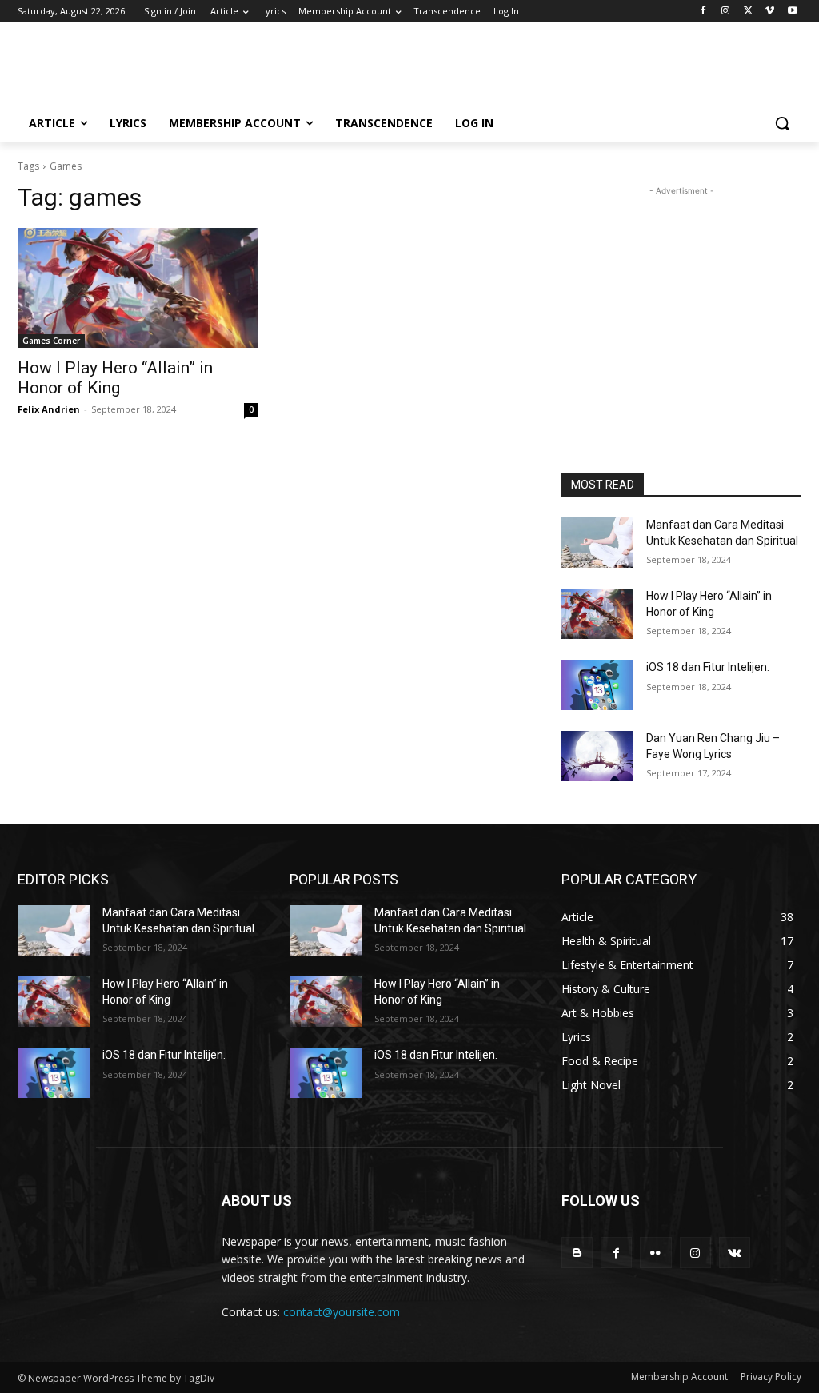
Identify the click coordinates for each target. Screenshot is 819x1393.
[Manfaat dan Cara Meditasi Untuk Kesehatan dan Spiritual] (597, 542)
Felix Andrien (49, 409)
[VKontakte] (734, 1252)
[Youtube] (792, 11)
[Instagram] (726, 11)
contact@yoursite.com (341, 1311)
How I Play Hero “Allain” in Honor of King (115, 377)
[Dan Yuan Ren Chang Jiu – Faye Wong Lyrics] (597, 756)
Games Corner (51, 340)
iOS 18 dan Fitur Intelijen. (707, 667)
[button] (782, 123)
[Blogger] (577, 1252)
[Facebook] (703, 11)
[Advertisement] (393, 69)
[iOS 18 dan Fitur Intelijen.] (597, 685)
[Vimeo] (770, 11)
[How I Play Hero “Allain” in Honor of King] (138, 288)
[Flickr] (655, 1252)
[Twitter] (748, 11)
